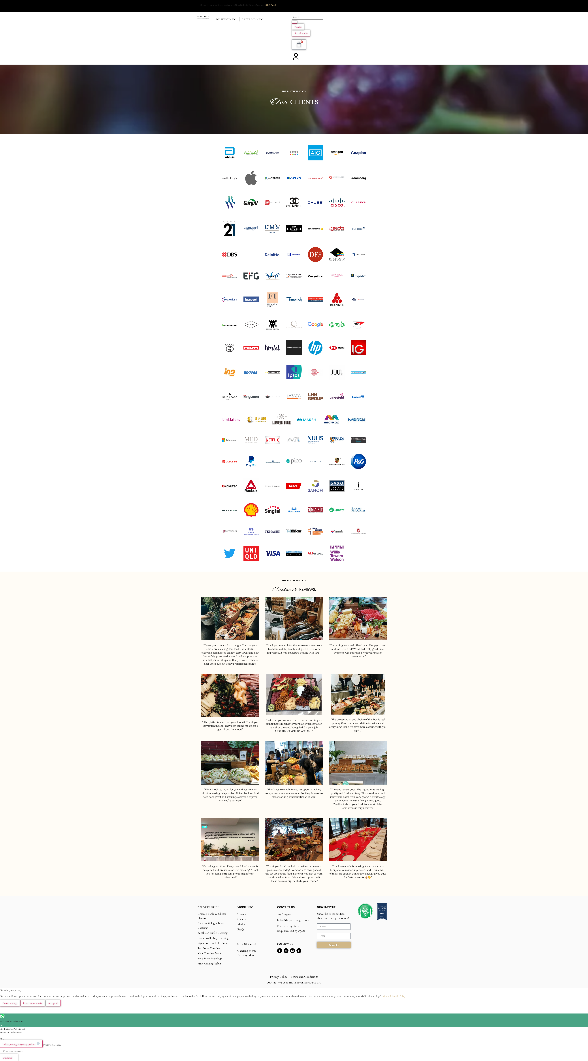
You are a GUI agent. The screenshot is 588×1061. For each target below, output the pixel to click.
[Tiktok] (298, 950)
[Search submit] (294, 22)
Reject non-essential (32, 1003)
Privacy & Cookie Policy (393, 996)
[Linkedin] (292, 950)
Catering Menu (253, 19)
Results (298, 26)
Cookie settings (10, 1003)
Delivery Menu (226, 19)
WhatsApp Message (52, 1045)
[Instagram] (286, 950)
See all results (301, 33)
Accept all (53, 1003)
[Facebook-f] (279, 950)
